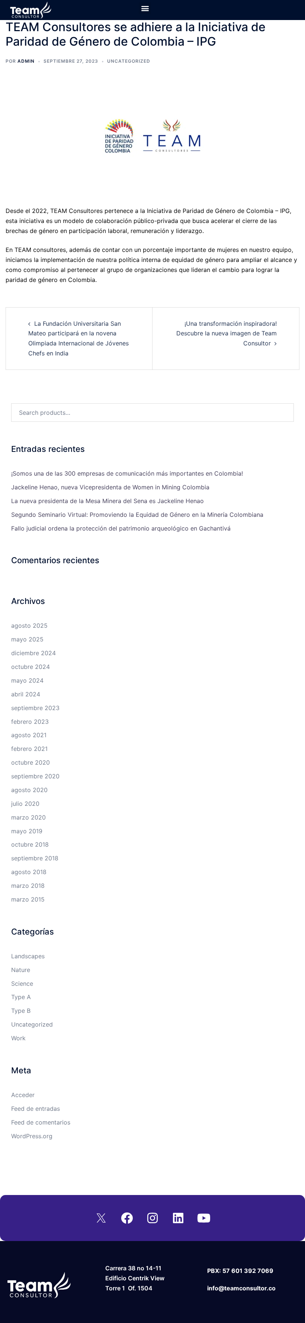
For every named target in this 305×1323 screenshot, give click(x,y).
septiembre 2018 (34, 858)
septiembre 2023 (35, 708)
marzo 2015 (28, 899)
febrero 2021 (29, 748)
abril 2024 (25, 694)
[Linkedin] (178, 1218)
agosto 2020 (29, 790)
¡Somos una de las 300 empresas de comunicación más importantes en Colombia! (127, 473)
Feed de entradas (35, 1108)
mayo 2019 (26, 831)
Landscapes (28, 956)
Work (18, 1038)
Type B (20, 1010)
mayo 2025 (27, 639)
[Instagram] (152, 1218)
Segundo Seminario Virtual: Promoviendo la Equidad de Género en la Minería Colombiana (137, 514)
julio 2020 (25, 803)
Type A (21, 997)
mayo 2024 (27, 680)
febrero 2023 (30, 721)
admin (26, 61)
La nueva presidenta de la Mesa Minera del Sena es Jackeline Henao (107, 501)
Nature (20, 970)
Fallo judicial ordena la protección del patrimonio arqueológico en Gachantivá (121, 528)
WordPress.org (31, 1136)
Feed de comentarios (40, 1122)
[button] (145, 8)
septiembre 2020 (35, 776)
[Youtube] (204, 1218)
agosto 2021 (28, 735)
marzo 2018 (28, 885)
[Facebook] (127, 1218)
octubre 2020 (30, 762)
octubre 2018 (30, 844)
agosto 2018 (28, 872)
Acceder (23, 1095)
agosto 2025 (29, 625)
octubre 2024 (30, 666)
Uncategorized (128, 61)
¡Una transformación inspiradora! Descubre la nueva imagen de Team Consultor (226, 333)
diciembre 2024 (33, 653)
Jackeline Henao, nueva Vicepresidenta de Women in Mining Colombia (110, 487)
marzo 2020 (28, 817)
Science (22, 983)
